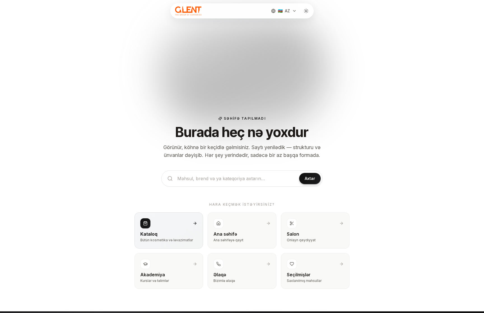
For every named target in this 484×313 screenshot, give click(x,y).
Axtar (310, 178)
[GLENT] (188, 11)
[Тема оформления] (306, 11)
